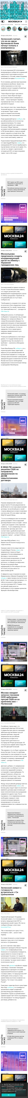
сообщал (19, 119)
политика (3, 198)
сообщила (10, 987)
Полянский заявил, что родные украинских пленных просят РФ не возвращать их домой (16, 395)
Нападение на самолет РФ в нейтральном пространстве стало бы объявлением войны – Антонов (16, 823)
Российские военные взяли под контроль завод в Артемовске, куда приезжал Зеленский (16, 189)
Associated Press (20, 78)
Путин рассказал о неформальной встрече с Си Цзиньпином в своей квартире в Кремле (16, 1031)
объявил (3, 578)
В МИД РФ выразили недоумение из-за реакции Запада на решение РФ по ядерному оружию (15, 628)
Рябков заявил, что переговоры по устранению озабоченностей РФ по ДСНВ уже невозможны (16, 621)
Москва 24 (14, 22)
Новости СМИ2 (4, 225)
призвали (12, 966)
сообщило (18, 348)
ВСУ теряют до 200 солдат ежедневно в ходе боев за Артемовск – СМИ (15, 183)
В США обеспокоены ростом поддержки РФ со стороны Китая (15, 1038)
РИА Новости (5, 311)
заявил (19, 143)
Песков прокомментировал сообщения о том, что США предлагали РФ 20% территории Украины (15, 402)
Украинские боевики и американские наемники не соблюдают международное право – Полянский (15, 815)
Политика (15, 35)
